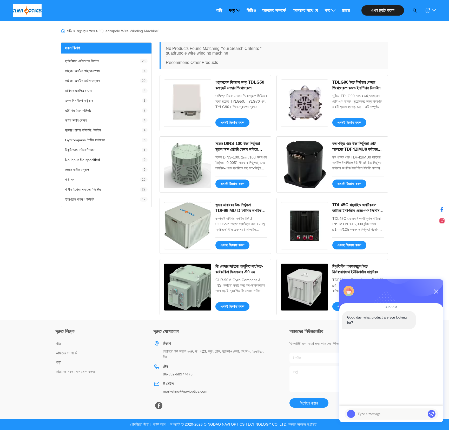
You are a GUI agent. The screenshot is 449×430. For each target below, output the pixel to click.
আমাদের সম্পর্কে (274, 10)
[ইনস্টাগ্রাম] (442, 221)
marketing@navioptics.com (185, 391)
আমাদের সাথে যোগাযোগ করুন (305, 10)
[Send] (431, 414)
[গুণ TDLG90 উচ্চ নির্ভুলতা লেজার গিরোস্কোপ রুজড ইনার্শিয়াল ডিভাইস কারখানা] (304, 103)
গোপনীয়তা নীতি (139, 424)
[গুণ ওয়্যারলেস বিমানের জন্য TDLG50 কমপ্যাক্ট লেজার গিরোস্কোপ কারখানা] (187, 103)
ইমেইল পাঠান (309, 403)
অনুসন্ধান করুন (86, 31)
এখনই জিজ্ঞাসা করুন (232, 122)
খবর (327, 10)
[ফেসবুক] (442, 209)
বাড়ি (219, 10)
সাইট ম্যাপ (159, 424)
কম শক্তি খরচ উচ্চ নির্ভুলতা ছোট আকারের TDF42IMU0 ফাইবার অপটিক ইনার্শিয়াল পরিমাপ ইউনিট (355, 149)
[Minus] (436, 291)
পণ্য (232, 10)
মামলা (346, 10)
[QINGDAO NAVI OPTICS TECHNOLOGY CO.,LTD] (27, 10)
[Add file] (351, 414)
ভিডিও (251, 10)
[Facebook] (159, 405)
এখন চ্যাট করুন (382, 10)
